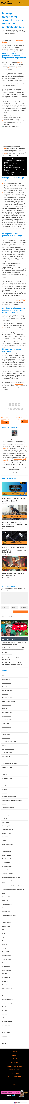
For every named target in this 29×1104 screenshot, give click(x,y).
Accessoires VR (6, 679)
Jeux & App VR (6, 825)
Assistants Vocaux (7, 712)
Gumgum (4, 153)
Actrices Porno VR (6, 683)
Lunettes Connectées (7, 873)
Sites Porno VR (6, 977)
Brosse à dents (6, 738)
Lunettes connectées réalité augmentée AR (13, 889)
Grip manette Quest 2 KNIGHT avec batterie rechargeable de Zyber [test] (14, 550)
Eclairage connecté (7, 778)
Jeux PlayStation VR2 (7, 844)
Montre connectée (6, 907)
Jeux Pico (4, 840)
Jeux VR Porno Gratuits (8, 858)
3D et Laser (5, 675)
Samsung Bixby (6, 966)
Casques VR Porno (7, 752)
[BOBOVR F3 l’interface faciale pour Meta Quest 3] (14, 489)
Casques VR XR (6, 756)
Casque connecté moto (8, 749)
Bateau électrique (6, 727)
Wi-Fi (3, 1039)
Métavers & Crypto (7, 904)
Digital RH (4, 774)
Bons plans (5, 730)
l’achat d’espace (19, 384)
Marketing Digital (21, 31)
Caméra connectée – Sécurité (9, 741)
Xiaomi (4, 1043)
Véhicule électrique (7, 1021)
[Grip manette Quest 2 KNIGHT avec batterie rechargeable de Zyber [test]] (14, 538)
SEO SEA (4, 33)
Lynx (3, 893)
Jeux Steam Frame (7, 851)
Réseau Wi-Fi (5, 951)
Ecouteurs (4, 785)
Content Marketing (11, 31)
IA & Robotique (6, 814)
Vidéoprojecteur (6, 1032)
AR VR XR (4, 708)
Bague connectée (6, 716)
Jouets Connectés (7, 866)
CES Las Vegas (6, 760)
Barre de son (5, 723)
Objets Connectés (6, 922)
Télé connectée (6, 995)
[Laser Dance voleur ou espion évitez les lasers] (14, 563)
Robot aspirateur (6, 959)
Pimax (3, 940)
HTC (3, 811)
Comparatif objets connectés (9, 763)
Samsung (4, 962)
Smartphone (5, 981)
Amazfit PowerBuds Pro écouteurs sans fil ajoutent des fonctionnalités (14, 524)
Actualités (4, 31)
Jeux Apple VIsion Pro (7, 829)
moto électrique (6, 911)
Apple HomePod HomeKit (8, 701)
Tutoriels (4, 1010)
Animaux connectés (7, 697)
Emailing (4, 789)
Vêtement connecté (7, 1028)
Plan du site (14, 1062)
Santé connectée (6, 970)
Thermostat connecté (7, 999)
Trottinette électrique (7, 1003)
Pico (3, 937)
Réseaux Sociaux (6, 955)
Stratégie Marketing (7, 988)
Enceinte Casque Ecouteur (9, 796)
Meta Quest (5, 900)
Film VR (4, 804)
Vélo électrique (6, 1025)
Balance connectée (7, 719)
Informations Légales (14, 1069)
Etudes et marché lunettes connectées (12, 800)
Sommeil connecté (7, 984)
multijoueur (5, 918)
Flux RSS (14, 1058)
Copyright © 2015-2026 (14, 1076)
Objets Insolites (6, 926)
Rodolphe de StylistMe (12, 30)
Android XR (5, 694)
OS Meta (4, 929)
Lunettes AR (5, 869)
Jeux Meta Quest (6, 833)
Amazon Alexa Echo (7, 690)
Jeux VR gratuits (6, 855)
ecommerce (5, 782)
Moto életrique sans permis (9, 915)
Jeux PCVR (5, 836)
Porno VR (4, 944)
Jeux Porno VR (6, 847)
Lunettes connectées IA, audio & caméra (12, 885)
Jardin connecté (6, 822)
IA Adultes (4, 818)
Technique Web (6, 992)
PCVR (3, 933)
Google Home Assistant (8, 807)
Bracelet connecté (6, 734)
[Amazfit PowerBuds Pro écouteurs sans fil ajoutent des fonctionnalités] (14, 512)
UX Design (5, 1014)
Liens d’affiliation (14, 1073)
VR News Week (6, 1036)
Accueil (15, 1080)
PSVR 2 (4, 948)
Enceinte (4, 793)
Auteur (14, 1084)
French (18, 1102)
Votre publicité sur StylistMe (14, 1066)
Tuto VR (4, 1006)
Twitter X (14, 1055)
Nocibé (4, 148)
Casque (4, 745)
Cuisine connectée (7, 771)
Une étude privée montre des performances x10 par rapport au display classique (14, 169)
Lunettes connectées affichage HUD (11, 877)
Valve (3, 1017)
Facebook (14, 1051)
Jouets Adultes (6, 862)
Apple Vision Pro (6, 705)
